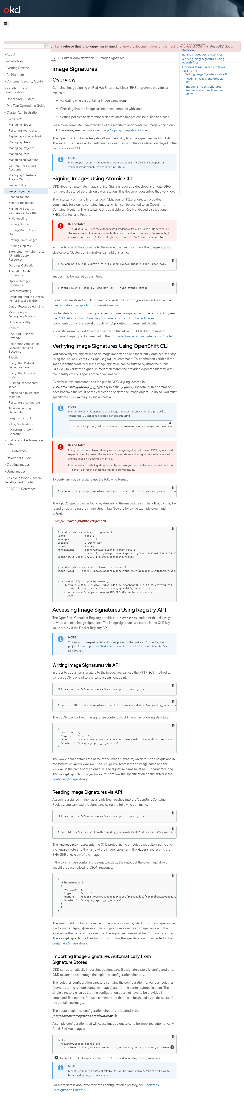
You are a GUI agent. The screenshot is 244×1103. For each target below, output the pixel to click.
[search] (48, 45)
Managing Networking (24, 160)
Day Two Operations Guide (25, 106)
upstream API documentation (105, 646)
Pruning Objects (20, 246)
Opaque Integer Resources (19, 283)
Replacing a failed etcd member (24, 395)
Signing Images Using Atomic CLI (202, 54)
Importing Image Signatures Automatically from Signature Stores (204, 90)
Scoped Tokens (19, 197)
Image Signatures (20, 191)
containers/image (65, 779)
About (10, 54)
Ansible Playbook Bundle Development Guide (23, 480)
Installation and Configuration (16, 90)
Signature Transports (74, 305)
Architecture (15, 75)
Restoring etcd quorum (24, 402)
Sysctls (13, 357)
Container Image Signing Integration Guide (116, 130)
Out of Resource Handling (26, 306)
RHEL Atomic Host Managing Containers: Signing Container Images (106, 318)
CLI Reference (16, 451)
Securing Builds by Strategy (21, 336)
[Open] (6, 23)
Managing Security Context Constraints (22, 211)
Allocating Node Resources (19, 273)
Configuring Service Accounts (22, 168)
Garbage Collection (22, 265)
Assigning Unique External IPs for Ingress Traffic (26, 299)
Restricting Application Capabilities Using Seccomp (24, 348)
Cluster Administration (78, 58)
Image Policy (17, 185)
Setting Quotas (19, 224)
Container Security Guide (24, 81)
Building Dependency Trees (23, 385)
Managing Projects (21, 148)
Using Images (16, 471)
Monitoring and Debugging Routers (22, 314)
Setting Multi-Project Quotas (23, 232)
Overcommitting (20, 291)
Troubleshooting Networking (20, 410)
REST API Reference (21, 489)
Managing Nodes (20, 125)
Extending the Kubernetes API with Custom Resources (26, 256)
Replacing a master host (25, 136)
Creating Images (18, 464)
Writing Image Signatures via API (206, 74)
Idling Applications (21, 424)
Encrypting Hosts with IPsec (24, 375)
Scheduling (19, 218)
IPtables (14, 328)
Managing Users (19, 142)
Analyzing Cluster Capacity (21, 432)
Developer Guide (18, 458)
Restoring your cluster (24, 130)
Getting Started (17, 68)
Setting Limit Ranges (23, 240)
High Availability (19, 322)
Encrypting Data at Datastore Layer (21, 365)
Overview (15, 119)
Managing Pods (19, 154)
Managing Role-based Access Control (23, 177)
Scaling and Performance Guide (23, 442)
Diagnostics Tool (20, 418)
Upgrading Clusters (20, 99)
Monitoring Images (21, 203)
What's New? (15, 61)
